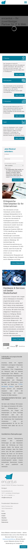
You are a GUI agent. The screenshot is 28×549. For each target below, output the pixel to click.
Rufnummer (7, 159)
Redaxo (11, 386)
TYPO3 (20, 384)
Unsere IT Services (18, 339)
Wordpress (4, 386)
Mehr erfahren (19, 74)
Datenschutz (7, 168)
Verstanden (23, 547)
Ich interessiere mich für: (10, 163)
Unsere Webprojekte (17, 263)
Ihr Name (6, 154)
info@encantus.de (6, 497)
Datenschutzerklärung (15, 177)
